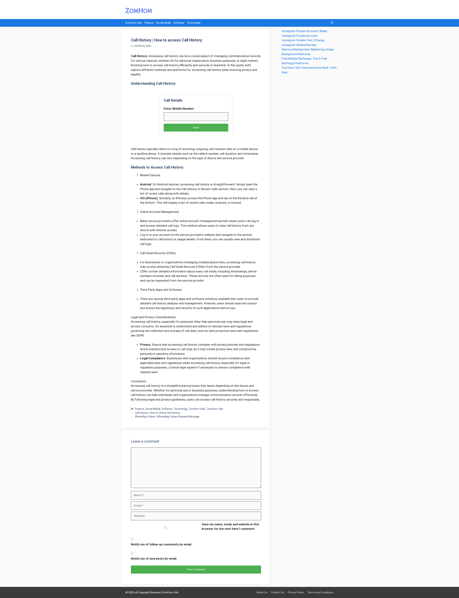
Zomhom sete (196, 408)
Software (178, 22)
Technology (193, 22)
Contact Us (277, 592)
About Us (261, 592)
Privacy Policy (296, 592)
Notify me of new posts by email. (154, 558)
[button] (332, 23)
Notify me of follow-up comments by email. (161, 544)
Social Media (163, 22)
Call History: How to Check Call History (157, 412)
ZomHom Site (133, 22)
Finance (148, 22)
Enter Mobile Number (179, 108)
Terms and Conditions (320, 592)
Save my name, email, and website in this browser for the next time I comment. (230, 526)
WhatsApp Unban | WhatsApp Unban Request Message (167, 416)
